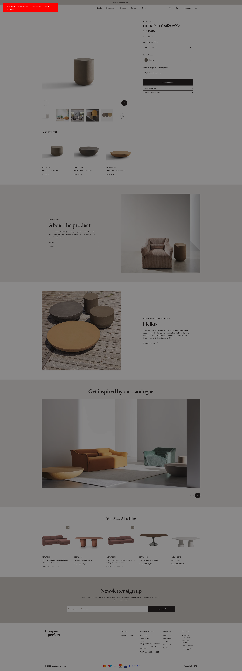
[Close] (55, 6)
